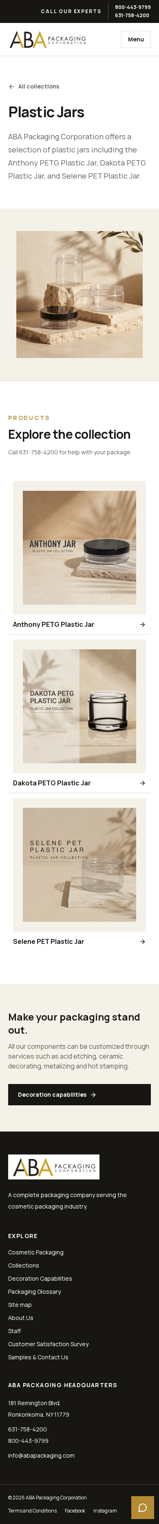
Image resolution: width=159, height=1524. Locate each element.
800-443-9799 (133, 7)
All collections (38, 86)
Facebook (75, 1511)
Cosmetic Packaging (36, 1252)
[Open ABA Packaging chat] (142, 1507)
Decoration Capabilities (40, 1278)
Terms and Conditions (32, 1511)
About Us (20, 1318)
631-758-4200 (132, 15)
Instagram (105, 1511)
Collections (23, 1265)
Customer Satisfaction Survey (48, 1344)
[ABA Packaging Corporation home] (47, 39)
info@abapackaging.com (41, 1455)
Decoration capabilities (52, 1094)
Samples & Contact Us (38, 1357)
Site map (20, 1305)
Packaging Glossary (34, 1291)
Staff (14, 1331)
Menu (136, 39)
